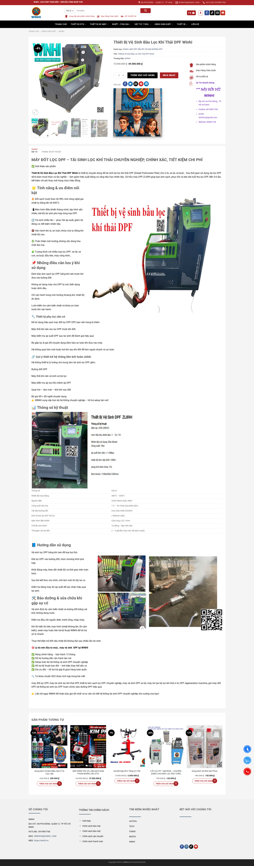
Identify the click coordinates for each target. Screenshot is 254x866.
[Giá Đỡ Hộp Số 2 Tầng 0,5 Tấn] (127, 746)
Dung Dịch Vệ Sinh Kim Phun (205, 771)
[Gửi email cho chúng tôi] (217, 12)
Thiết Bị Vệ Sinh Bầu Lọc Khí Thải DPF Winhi (136, 54)
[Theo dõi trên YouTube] (222, 12)
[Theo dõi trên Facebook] (206, 12)
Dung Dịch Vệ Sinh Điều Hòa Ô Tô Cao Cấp (49, 772)
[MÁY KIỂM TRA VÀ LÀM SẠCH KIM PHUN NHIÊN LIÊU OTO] (88, 746)
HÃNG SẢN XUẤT (163, 24)
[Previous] (36, 77)
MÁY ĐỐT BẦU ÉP (136, 49)
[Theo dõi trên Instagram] (186, 846)
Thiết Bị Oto (77, 24)
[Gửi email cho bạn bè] (135, 83)
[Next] (102, 77)
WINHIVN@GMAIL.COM (45, 836)
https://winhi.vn (41, 840)
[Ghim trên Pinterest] (141, 83)
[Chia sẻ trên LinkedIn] (146, 83)
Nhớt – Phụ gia (120, 24)
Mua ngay (169, 75)
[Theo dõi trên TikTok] (212, 12)
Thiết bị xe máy (98, 24)
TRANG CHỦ (61, 24)
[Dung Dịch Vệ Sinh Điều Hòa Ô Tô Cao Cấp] (49, 746)
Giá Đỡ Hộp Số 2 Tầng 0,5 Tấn (127, 771)
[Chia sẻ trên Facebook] (125, 83)
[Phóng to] (35, 112)
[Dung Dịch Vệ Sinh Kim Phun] (205, 746)
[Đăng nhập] (200, 13)
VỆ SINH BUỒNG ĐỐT (154, 49)
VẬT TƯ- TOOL (141, 24)
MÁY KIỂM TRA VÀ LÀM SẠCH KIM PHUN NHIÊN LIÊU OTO (88, 772)
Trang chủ (34, 31)
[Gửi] (145, 10)
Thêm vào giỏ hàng (142, 75)
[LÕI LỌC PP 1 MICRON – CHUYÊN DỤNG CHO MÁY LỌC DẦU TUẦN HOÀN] (166, 746)
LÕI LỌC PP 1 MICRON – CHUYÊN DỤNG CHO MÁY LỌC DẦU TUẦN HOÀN (165, 772)
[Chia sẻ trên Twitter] (130, 83)
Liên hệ (195, 24)
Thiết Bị (181, 24)
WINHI (61, 31)
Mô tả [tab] (34, 152)
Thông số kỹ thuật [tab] (51, 152)
